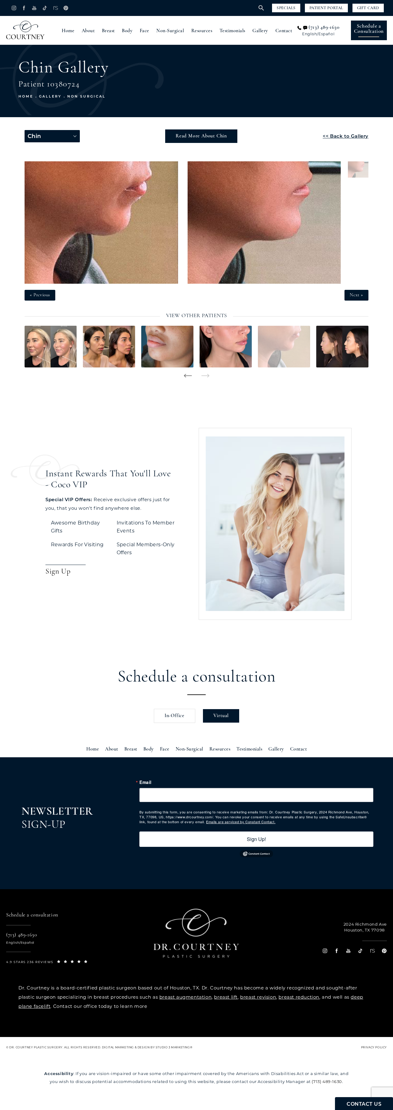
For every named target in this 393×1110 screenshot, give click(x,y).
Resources (201, 31)
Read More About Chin (201, 136)
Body (127, 31)
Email (145, 782)
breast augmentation (185, 997)
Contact (283, 31)
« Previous (40, 295)
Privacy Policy (374, 1047)
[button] (13, 8)
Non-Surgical (170, 31)
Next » (356, 295)
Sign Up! (256, 839)
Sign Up (57, 571)
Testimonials (232, 31)
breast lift (226, 997)
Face (144, 31)
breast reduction (298, 997)
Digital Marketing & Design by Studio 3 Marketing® (147, 1047)
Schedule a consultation (197, 677)
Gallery (260, 31)
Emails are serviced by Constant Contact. (240, 821)
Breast (108, 31)
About (88, 31)
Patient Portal (326, 8)
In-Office (175, 715)
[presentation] (188, 376)
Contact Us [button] (364, 1104)
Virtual (221, 715)
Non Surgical (86, 96)
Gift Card (368, 8)
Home (68, 31)
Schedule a (369, 29)
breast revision (258, 997)
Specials (286, 8)
